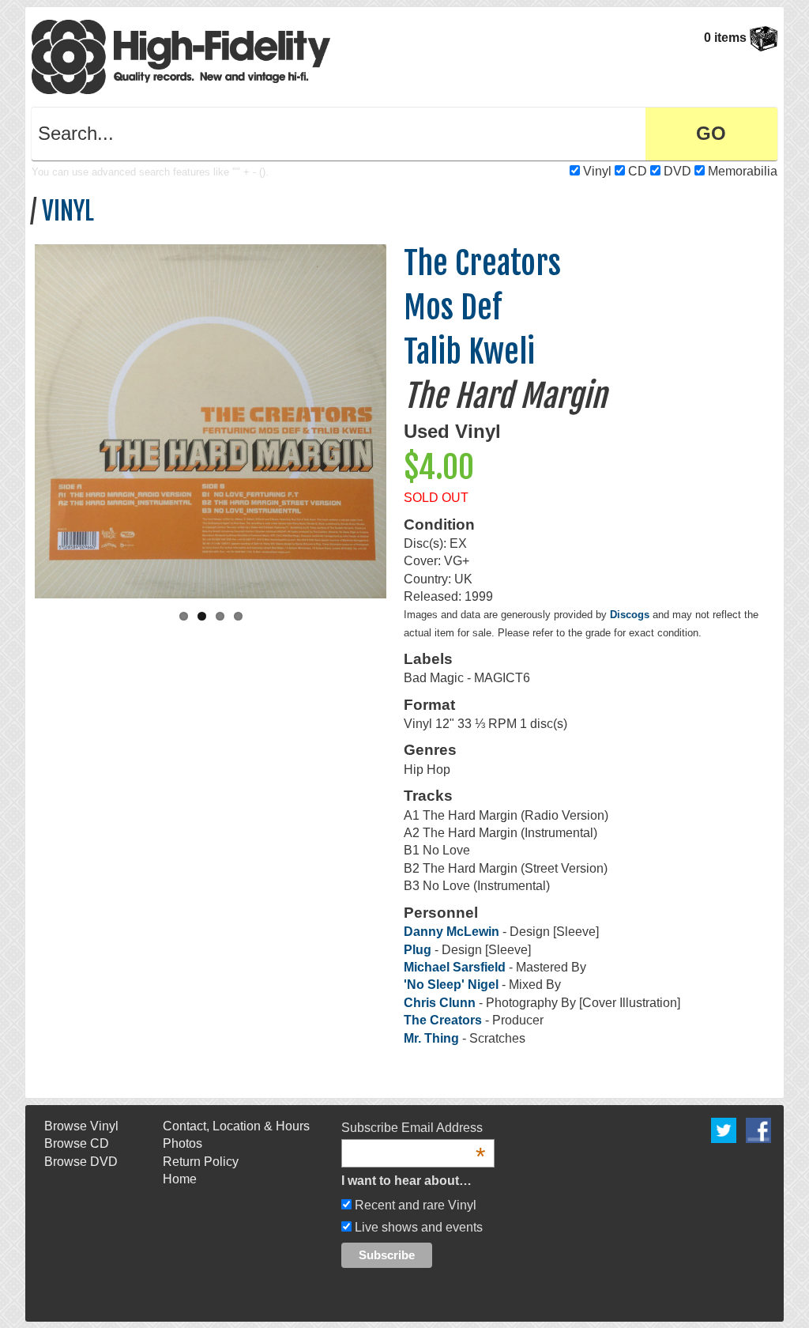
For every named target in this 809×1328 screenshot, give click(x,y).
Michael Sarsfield (455, 967)
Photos (182, 1143)
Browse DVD (81, 1161)
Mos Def (453, 307)
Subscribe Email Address (413, 1129)
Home (180, 1179)
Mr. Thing (431, 1038)
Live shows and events (417, 1227)
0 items (727, 37)
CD (637, 171)
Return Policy (201, 1161)
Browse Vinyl (81, 1126)
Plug (419, 949)
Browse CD (76, 1143)
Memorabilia (742, 171)
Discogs (629, 615)
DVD (677, 171)
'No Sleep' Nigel (451, 984)
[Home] (181, 55)
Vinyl (597, 171)
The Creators (482, 263)
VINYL (68, 211)
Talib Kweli (469, 352)
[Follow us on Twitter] (723, 1129)
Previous (18, 417)
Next (403, 417)
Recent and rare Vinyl (414, 1205)
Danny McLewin (451, 931)
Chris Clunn (440, 1002)
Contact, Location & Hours (236, 1126)
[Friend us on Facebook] (758, 1129)
